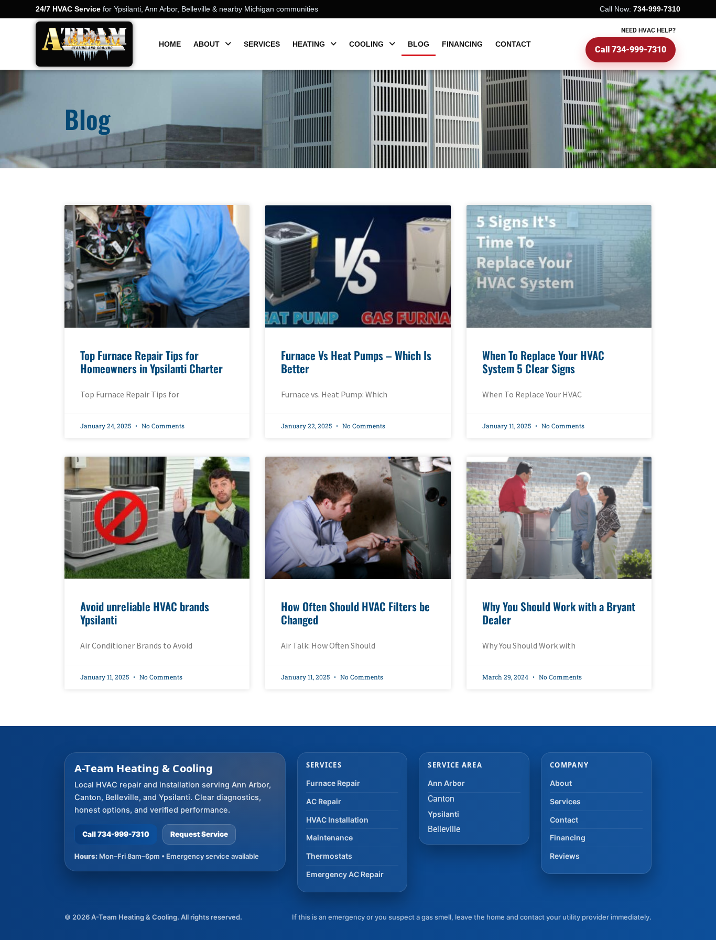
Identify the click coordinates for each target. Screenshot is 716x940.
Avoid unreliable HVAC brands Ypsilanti (144, 613)
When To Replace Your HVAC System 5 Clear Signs (543, 361)
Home (170, 44)
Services (262, 44)
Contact (513, 44)
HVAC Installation (337, 819)
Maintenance (329, 837)
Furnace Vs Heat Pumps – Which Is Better (356, 361)
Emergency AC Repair (345, 874)
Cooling (366, 44)
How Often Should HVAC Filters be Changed (355, 613)
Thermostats (329, 855)
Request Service (199, 834)
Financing (462, 44)
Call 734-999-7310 (630, 50)
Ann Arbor (446, 783)
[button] (212, 44)
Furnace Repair (333, 783)
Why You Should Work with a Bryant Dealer (558, 613)
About (206, 44)
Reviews (565, 855)
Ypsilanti (443, 813)
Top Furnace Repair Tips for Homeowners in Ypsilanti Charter (151, 361)
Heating (308, 44)
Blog (418, 44)
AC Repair (323, 801)
